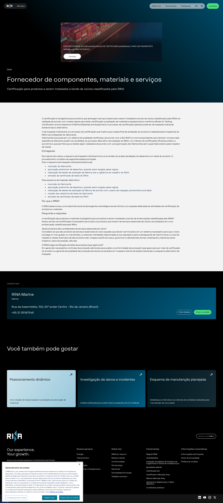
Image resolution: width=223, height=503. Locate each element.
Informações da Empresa (192, 454)
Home (9, 69)
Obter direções (184, 312)
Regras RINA (151, 454)
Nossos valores (118, 458)
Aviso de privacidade (190, 458)
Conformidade (118, 462)
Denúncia (116, 469)
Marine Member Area (155, 478)
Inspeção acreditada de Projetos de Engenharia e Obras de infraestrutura (162, 462)
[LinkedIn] (199, 497)
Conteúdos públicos (155, 488)
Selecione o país (205, 436)
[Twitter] (214, 497)
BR (196, 6)
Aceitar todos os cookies (69, 498)
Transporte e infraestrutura (88, 469)
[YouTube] (204, 497)
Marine (80, 462)
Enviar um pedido (202, 312)
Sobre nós (156, 6)
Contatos (213, 6)
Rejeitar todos (49, 498)
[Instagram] (209, 497)
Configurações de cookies (16, 498)
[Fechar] (79, 464)
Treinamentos (83, 458)
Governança (171, 6)
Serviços (21, 6)
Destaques (185, 6)
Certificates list (153, 471)
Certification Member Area (158, 475)
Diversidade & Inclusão (122, 473)
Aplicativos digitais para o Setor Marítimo (160, 483)
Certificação (82, 465)
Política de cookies (189, 462)
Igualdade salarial (154, 467)
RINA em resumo (119, 454)
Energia (80, 454)
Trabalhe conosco (119, 476)
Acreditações (152, 458)
